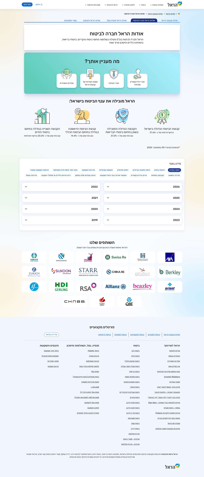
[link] (137, 79)
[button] (143, 187)
